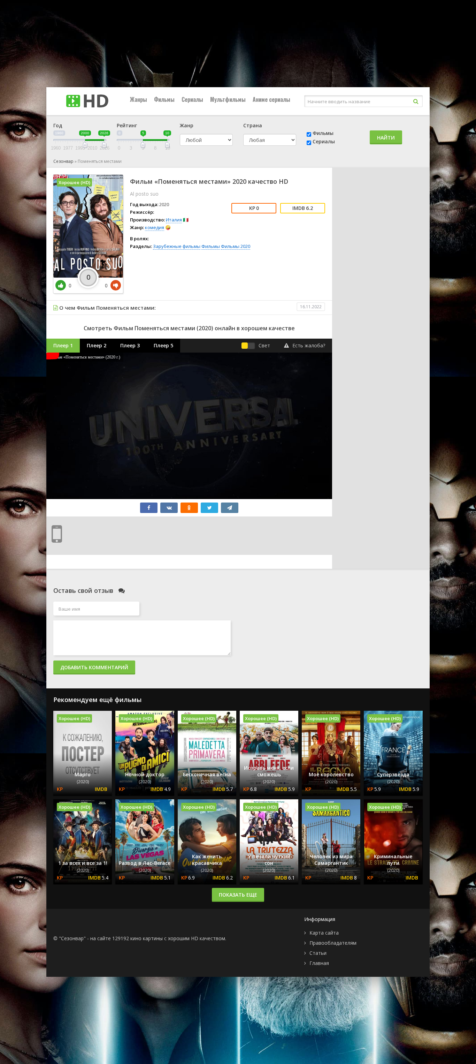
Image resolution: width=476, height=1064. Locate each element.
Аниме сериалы (271, 99)
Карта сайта (324, 932)
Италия (174, 220)
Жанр (186, 125)
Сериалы (192, 99)
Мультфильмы (228, 99)
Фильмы (164, 99)
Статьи (318, 953)
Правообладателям (332, 943)
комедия (154, 227)
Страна (252, 125)
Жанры (138, 99)
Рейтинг (127, 125)
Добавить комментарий (94, 667)
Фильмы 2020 (235, 246)
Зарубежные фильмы (176, 246)
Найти (386, 137)
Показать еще (238, 894)
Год (57, 125)
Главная (319, 963)
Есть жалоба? (308, 345)
